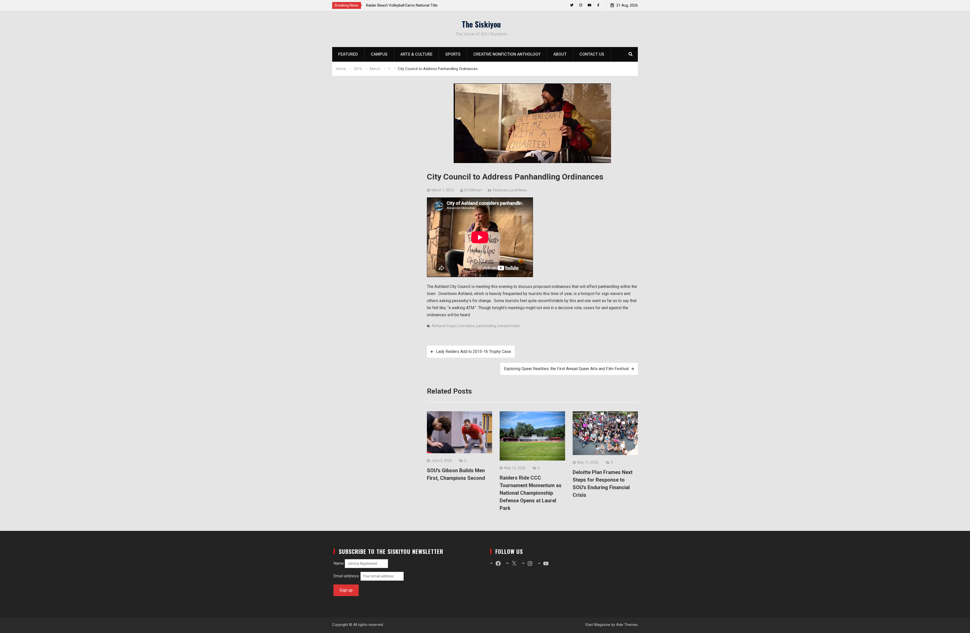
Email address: (346, 576)
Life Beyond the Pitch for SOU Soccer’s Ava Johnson (410, 5)
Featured (348, 54)
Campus (379, 54)
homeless (467, 326)
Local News (518, 190)
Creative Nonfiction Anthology (507, 54)
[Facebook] (598, 5)
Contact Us (591, 54)
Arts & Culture (416, 54)
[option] (411, 5)
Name (338, 563)
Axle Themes (627, 624)
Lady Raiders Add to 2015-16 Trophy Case (473, 351)
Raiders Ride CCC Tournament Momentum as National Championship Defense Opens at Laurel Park (531, 493)
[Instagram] (580, 5)
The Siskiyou (481, 24)
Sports (452, 54)
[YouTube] (589, 5)
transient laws (508, 326)
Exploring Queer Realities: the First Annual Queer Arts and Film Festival (566, 368)
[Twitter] (571, 5)
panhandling (486, 326)
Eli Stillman (473, 190)
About (560, 54)
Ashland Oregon (444, 326)
